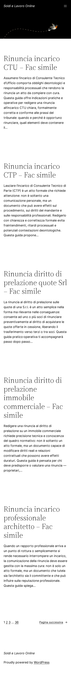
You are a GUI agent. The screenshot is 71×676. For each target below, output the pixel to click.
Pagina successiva (53, 622)
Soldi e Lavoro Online (19, 6)
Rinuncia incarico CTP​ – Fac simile (32, 170)
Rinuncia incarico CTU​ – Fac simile (32, 63)
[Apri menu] (65, 6)
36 (17, 622)
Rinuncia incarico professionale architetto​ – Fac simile (32, 522)
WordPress (41, 662)
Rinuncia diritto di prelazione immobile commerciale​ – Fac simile (33, 397)
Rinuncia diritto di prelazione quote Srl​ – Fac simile (35, 282)
